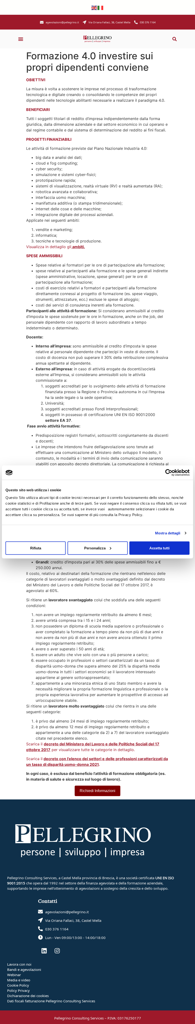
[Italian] (101, 7)
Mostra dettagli (167, 533)
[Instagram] (57, 951)
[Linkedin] (44, 951)
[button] (20, 39)
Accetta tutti (159, 548)
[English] (94, 7)
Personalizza (95, 548)
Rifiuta (35, 548)
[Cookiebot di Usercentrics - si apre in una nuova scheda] (169, 472)
